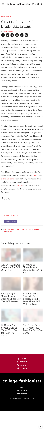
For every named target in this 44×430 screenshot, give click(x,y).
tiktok (23, 358)
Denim (34, 229)
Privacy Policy (22, 390)
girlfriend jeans (7, 179)
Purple (9, 231)
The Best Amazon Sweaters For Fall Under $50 (10, 267)
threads (24, 368)
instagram (23, 362)
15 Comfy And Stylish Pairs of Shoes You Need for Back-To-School (9, 330)
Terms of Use (22, 394)
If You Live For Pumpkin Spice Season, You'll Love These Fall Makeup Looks (31, 299)
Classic (17, 229)
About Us (22, 387)
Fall (37, 229)
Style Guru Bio (6, 16)
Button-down (9, 229)
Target (19, 185)
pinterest (23, 365)
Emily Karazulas (8, 31)
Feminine (3, 231)
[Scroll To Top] (40, 426)
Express (34, 175)
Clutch (23, 229)
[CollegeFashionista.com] (18, 4)
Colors (28, 229)
